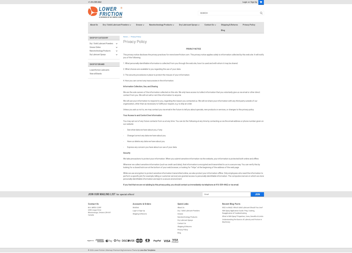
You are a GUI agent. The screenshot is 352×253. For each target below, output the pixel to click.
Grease (139, 25)
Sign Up (254, 2)
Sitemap (109, 250)
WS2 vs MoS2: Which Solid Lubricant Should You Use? (242, 208)
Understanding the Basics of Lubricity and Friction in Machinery (242, 221)
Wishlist (136, 208)
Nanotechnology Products (160, 25)
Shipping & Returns (229, 25)
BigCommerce (126, 250)
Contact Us (209, 25)
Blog (223, 30)
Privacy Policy (249, 25)
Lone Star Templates (147, 250)
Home (125, 37)
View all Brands (96, 73)
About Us (94, 25)
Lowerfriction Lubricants (99, 70)
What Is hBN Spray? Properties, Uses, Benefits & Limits (242, 216)
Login (245, 2)
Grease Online (95, 47)
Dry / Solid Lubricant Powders (116, 25)
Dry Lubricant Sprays (188, 25)
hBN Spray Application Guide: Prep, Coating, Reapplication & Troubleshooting (238, 212)
